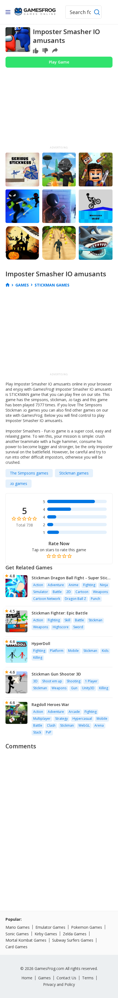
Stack (37, 732)
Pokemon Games (86, 927)
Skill (67, 620)
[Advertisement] (59, 109)
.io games (18, 483)
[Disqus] (59, 822)
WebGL (84, 725)
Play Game (59, 62)
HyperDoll (41, 643)
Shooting (73, 681)
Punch (95, 598)
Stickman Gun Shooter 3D (56, 674)
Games (44, 977)
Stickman (95, 620)
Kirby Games (46, 933)
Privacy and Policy (59, 984)
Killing (37, 657)
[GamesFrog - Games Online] (35, 12)
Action (38, 585)
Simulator (40, 591)
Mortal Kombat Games (25, 940)
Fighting (89, 585)
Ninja (104, 585)
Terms (88, 977)
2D (68, 591)
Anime (73, 585)
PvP (48, 732)
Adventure (56, 585)
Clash (51, 725)
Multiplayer (41, 718)
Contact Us (66, 977)
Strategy (61, 718)
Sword (78, 627)
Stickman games (74, 473)
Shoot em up (52, 681)
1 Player (91, 681)
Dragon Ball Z (75, 598)
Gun (74, 688)
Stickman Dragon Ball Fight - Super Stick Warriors (70, 577)
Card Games (16, 946)
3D (35, 681)
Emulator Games (50, 927)
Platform (56, 650)
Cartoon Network (46, 598)
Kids (105, 650)
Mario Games (17, 927)
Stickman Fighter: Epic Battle (60, 613)
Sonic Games (17, 933)
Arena (99, 725)
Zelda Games (74, 933)
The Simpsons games (29, 473)
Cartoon (81, 591)
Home (26, 977)
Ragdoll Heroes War (50, 704)
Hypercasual (82, 718)
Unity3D (88, 688)
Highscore (61, 627)
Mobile (73, 650)
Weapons (100, 591)
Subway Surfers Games (72, 940)
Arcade (74, 711)
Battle (57, 591)
